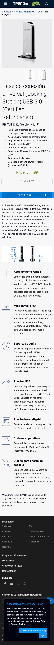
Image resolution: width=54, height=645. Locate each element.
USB (40, 11)
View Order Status (12, 565)
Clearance (34, 541)
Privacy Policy (39, 621)
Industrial (6, 547)
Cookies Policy (18, 624)
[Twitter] (18, 583)
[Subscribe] (50, 600)
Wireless (6, 531)
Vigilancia (7, 541)
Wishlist (29, 181)
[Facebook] (5, 583)
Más (31, 526)
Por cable (6, 536)
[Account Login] (46, 4)
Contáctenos (9, 570)
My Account (8, 560)
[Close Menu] (5, 3)
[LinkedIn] (12, 583)
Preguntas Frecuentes (14, 555)
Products (6, 11)
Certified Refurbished (39, 536)
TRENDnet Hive (36, 531)
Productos (8, 521)
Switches (6, 526)
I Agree (43, 635)
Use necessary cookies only (33, 630)
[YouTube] (25, 583)
